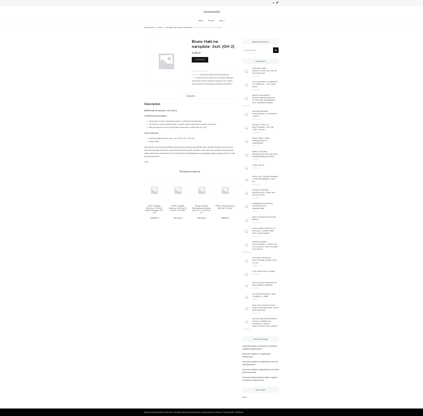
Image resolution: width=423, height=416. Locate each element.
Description (190, 96)
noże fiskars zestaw (199, 80)
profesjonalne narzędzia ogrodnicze (218, 84)
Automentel (212, 11)
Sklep (201, 21)
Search (276, 50)
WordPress (239, 412)
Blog (221, 21)
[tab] (191, 96)
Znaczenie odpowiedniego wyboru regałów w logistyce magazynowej (259, 378)
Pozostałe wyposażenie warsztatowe (214, 74)
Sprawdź (200, 60)
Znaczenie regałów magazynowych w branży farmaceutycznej (260, 371)
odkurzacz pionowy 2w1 (217, 80)
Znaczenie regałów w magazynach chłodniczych (256, 355)
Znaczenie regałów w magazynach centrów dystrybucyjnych (260, 363)
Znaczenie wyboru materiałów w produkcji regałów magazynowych (259, 347)
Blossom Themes (222, 412)
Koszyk (211, 21)
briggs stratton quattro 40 (207, 77)
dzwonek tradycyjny (225, 77)
